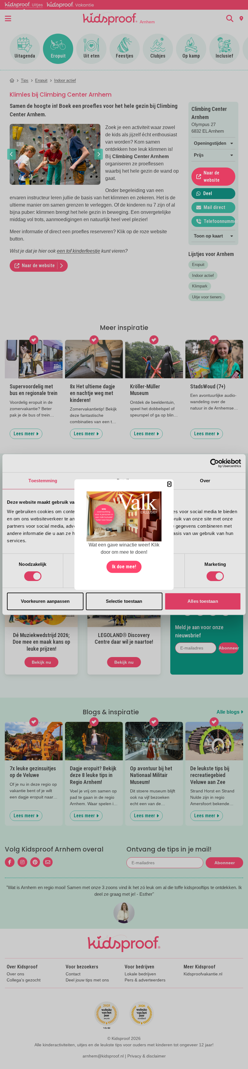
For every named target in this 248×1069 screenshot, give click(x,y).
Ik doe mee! (124, 566)
